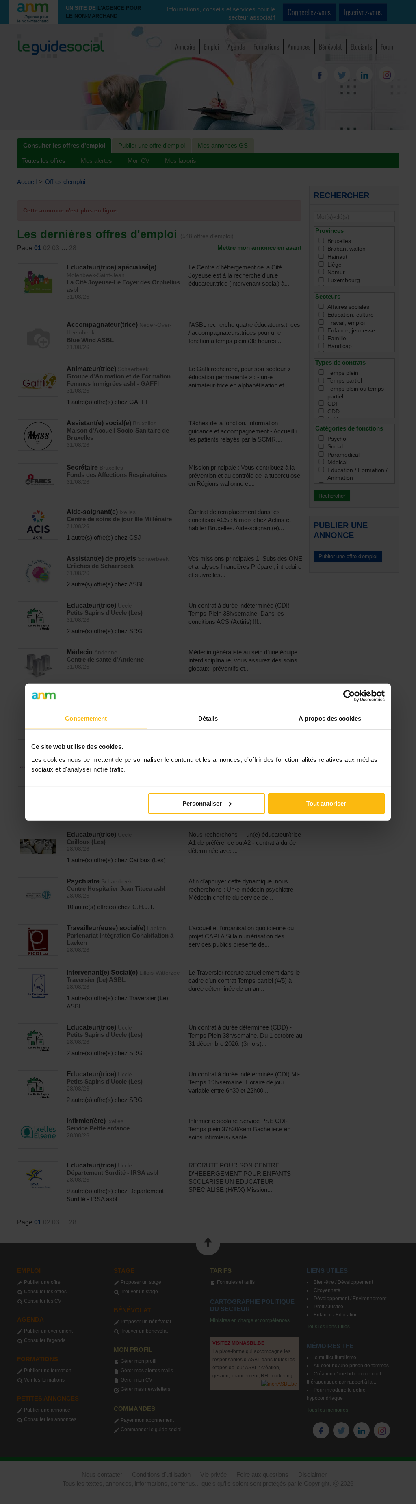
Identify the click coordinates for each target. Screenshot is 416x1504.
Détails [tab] (208, 718)
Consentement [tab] (86, 718)
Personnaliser (202, 803)
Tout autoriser (326, 803)
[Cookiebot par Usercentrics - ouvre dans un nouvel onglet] (349, 696)
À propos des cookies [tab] (330, 718)
